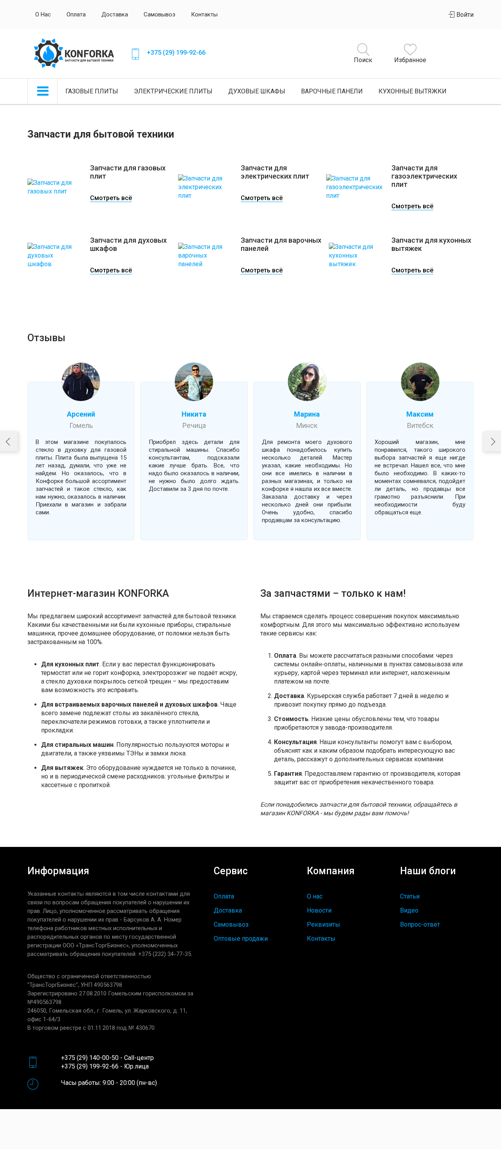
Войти (464, 14)
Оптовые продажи (241, 938)
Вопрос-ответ (420, 924)
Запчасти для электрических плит (275, 172)
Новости (319, 910)
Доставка (114, 14)
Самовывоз (159, 14)
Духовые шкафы (256, 91)
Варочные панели (332, 91)
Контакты (204, 14)
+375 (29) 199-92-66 (176, 52)
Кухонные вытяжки (412, 91)
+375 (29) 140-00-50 (90, 1057)
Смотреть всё (111, 198)
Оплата (76, 14)
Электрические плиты (173, 91)
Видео (409, 910)
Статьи (410, 896)
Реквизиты (323, 924)
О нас (43, 14)
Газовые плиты (91, 91)
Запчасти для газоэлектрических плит (424, 176)
